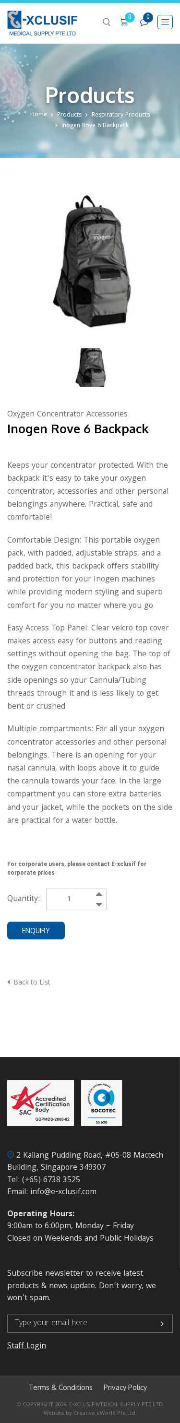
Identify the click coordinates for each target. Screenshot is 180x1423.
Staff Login (26, 1346)
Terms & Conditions (60, 1387)
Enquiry (36, 930)
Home (38, 115)
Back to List (31, 983)
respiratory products (121, 115)
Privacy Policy (125, 1387)
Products (69, 115)
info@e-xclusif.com (63, 1192)
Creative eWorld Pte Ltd (104, 1413)
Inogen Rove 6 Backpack (95, 126)
